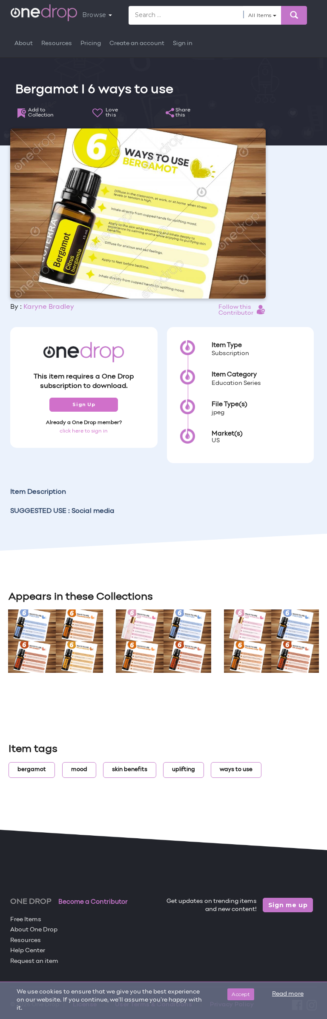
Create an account (136, 43)
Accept (241, 994)
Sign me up (288, 905)
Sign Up (83, 404)
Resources (56, 43)
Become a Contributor (93, 902)
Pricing (90, 43)
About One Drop (33, 930)
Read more (288, 994)
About (23, 43)
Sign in (182, 43)
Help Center (27, 951)
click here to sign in (84, 431)
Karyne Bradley (48, 307)
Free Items (25, 919)
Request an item (34, 961)
